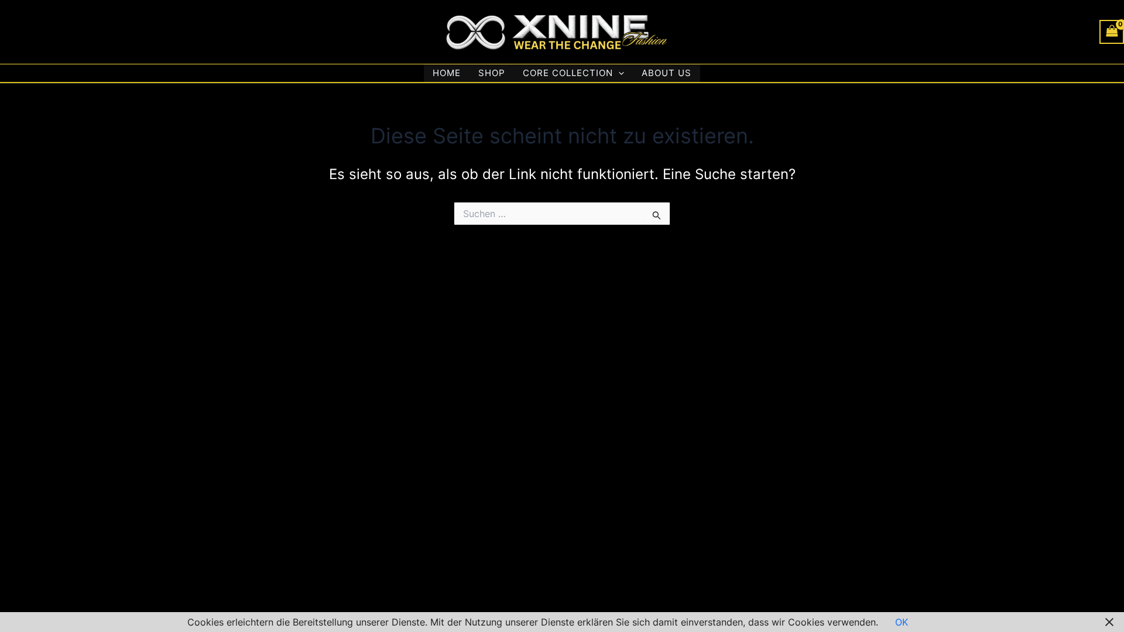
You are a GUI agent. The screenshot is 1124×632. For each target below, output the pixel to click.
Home (447, 72)
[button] (618, 73)
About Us (666, 72)
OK (901, 622)
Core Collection (568, 72)
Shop (491, 72)
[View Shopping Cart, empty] (1111, 32)
